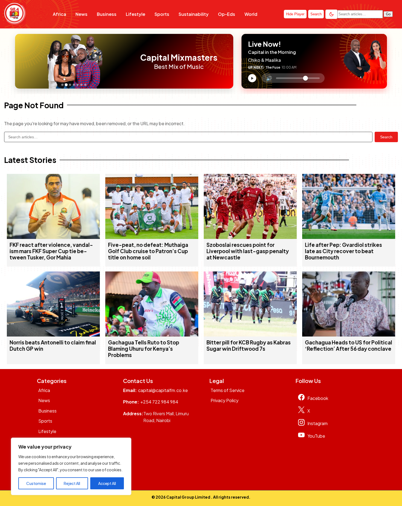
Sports (162, 14)
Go (388, 14)
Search (386, 137)
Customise (36, 483)
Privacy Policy (224, 400)
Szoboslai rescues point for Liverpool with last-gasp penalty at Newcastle (247, 251)
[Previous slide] (21, 61)
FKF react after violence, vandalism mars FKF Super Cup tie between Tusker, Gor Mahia (51, 251)
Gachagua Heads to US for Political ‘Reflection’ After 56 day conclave (348, 345)
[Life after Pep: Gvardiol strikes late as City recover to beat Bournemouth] (348, 237)
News (81, 14)
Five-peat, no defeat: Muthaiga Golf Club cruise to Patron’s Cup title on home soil (148, 251)
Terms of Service (227, 390)
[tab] (62, 85)
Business (106, 14)
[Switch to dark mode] (331, 14)
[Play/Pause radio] (252, 78)
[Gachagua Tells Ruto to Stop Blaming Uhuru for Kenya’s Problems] (151, 335)
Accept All (107, 483)
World (250, 14)
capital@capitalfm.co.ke (163, 390)
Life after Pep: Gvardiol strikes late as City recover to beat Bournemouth (343, 251)
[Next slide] (129, 61)
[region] (71, 466)
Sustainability (194, 14)
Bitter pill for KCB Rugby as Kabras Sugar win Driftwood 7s (248, 345)
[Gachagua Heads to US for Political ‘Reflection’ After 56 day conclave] (348, 335)
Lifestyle (135, 14)
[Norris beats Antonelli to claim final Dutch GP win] (53, 335)
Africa (59, 14)
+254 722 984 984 (159, 402)
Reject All (72, 483)
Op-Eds (226, 14)
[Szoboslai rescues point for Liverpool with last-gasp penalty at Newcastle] (250, 237)
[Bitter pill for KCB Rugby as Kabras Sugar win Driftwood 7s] (250, 335)
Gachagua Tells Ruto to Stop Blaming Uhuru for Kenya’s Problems (143, 348)
